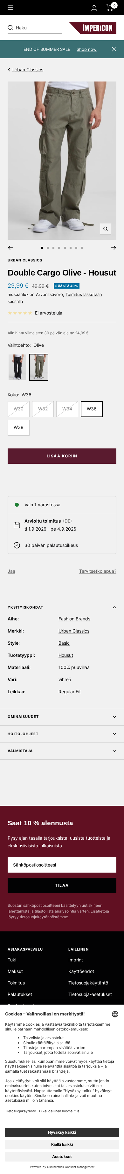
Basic (64, 643)
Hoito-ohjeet (23, 734)
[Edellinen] (10, 247)
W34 (67, 408)
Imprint (75, 959)
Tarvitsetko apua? (97, 571)
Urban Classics (27, 69)
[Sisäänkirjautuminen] (94, 8)
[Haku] (51, 28)
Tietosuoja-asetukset (90, 994)
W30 (19, 408)
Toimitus (16, 982)
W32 (43, 408)
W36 (92, 408)
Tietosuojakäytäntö (88, 982)
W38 (19, 427)
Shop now (87, 49)
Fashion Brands (74, 618)
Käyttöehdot (81, 971)
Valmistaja (20, 751)
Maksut (15, 971)
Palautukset (20, 994)
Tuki (12, 959)
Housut (66, 655)
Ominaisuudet (23, 716)
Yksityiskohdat (25, 607)
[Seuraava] (113, 247)
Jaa (11, 571)
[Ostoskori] (110, 7)
